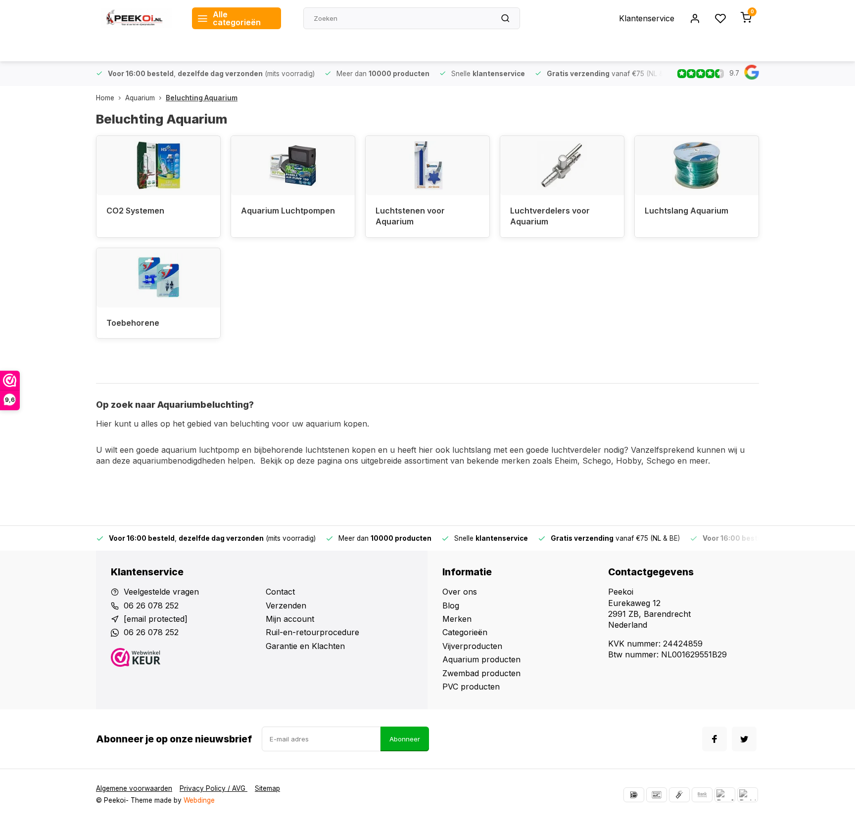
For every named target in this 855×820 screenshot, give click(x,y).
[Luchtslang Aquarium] (697, 165)
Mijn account (290, 619)
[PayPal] (724, 794)
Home (105, 98)
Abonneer (404, 739)
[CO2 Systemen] (158, 165)
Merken (457, 619)
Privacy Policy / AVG (213, 788)
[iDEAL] (633, 794)
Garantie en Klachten (305, 646)
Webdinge (199, 800)
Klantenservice (646, 18)
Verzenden (286, 605)
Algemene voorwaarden (134, 788)
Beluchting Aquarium (202, 98)
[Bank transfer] (702, 794)
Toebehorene (132, 323)
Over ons (459, 592)
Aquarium (140, 98)
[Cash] (679, 794)
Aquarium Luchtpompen (288, 211)
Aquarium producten (481, 659)
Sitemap (267, 788)
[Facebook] (714, 739)
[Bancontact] (656, 794)
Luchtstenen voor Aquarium (410, 216)
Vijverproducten (472, 646)
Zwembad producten (481, 673)
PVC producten (471, 686)
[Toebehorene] (158, 277)
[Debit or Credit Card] (747, 794)
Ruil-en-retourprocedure (312, 632)
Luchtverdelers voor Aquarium (550, 216)
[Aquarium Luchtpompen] (293, 165)
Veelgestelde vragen (161, 592)
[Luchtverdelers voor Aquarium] (562, 165)
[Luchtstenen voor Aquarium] (427, 165)
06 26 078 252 (151, 605)
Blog (450, 605)
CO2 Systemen (135, 211)
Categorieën (464, 632)
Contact (280, 592)
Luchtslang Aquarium (686, 211)
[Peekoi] (136, 18)
